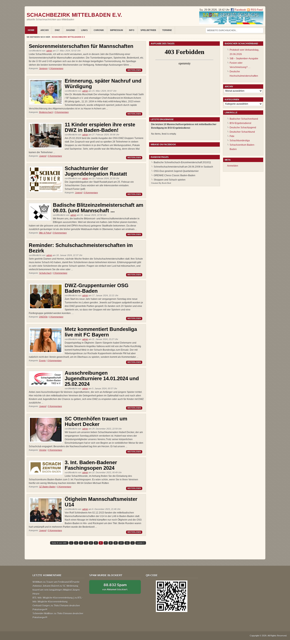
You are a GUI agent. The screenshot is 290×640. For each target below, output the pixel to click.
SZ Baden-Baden (47, 486)
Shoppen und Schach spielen (169, 179)
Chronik (99, 30)
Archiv (44, 30)
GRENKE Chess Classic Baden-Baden (174, 175)
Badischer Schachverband (244, 118)
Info (131, 30)
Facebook (240, 9)
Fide (232, 136)
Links (84, 30)
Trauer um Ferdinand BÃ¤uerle (63, 582)
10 (121, 543)
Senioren (43, 68)
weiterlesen (134, 70)
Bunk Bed (166, 183)
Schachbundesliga (240, 140)
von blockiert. (115, 587)
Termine (167, 30)
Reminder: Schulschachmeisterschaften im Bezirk (81, 248)
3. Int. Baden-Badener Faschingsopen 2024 (91, 465)
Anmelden (232, 165)
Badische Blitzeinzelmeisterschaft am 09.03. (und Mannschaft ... (98, 207)
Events (42, 360)
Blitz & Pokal (45, 233)
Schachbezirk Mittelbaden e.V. (74, 15)
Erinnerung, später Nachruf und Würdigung (103, 83)
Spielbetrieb (148, 30)
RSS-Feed (256, 9)
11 (127, 543)
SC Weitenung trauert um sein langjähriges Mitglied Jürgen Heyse (56, 590)
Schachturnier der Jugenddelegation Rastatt (96, 171)
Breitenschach (46, 112)
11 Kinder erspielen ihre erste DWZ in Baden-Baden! (100, 127)
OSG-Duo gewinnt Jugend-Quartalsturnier (176, 171)
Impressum (116, 30)
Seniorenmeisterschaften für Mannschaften (81, 46)
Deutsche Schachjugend (243, 127)
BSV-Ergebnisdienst (240, 123)
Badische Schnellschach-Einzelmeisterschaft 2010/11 (182, 162)
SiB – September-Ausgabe (244, 58)
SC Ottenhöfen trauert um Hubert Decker (96, 421)
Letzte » (140, 543)
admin (49, 50)
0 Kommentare (56, 68)
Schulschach (45, 273)
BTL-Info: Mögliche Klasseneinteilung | (53, 597)
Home (31, 30)
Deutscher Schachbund (242, 131)
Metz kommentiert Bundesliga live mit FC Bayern (101, 332)
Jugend (70, 30)
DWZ (57, 30)
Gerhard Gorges (41, 605)
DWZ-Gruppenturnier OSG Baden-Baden (96, 288)
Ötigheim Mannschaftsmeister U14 (101, 502)
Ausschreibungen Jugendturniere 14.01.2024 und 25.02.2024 (102, 378)
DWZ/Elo (43, 317)
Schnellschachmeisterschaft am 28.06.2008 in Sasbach (183, 166)
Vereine (42, 450)
